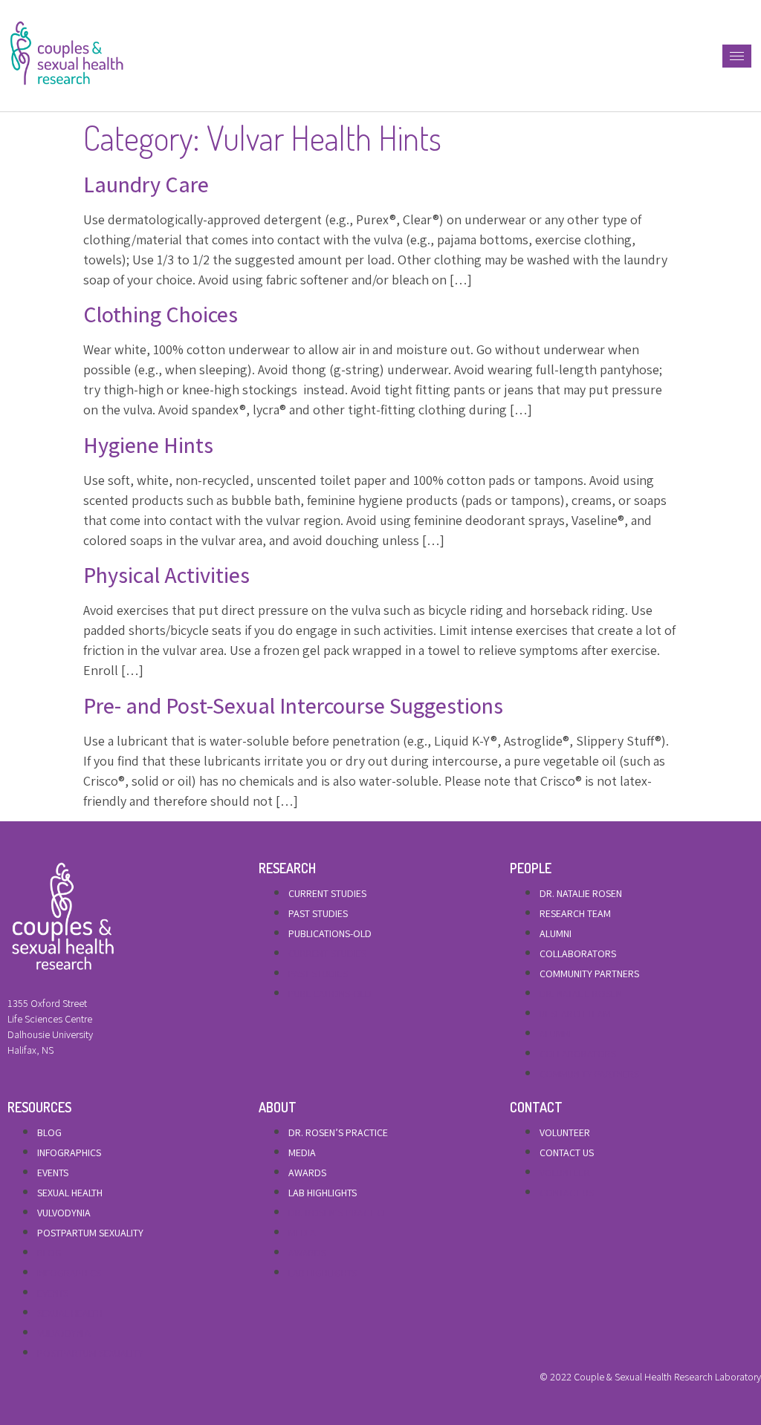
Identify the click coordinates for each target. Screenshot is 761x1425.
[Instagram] (62, 1380)
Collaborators (578, 953)
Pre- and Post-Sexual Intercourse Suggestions (293, 705)
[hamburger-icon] (737, 56)
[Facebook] (11, 1380)
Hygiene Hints (148, 445)
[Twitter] (36, 1380)
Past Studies (318, 913)
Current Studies (327, 893)
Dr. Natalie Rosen (581, 893)
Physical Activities (166, 575)
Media (302, 1152)
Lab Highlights (322, 1192)
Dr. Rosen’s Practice (338, 1132)
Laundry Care (146, 184)
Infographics (69, 1152)
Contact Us (567, 1152)
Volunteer (565, 1132)
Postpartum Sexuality (90, 1232)
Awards (307, 1172)
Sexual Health (70, 1192)
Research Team (575, 913)
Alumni (555, 933)
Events (52, 1172)
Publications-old (330, 933)
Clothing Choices (160, 314)
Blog (49, 1132)
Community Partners (589, 973)
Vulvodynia (64, 1212)
